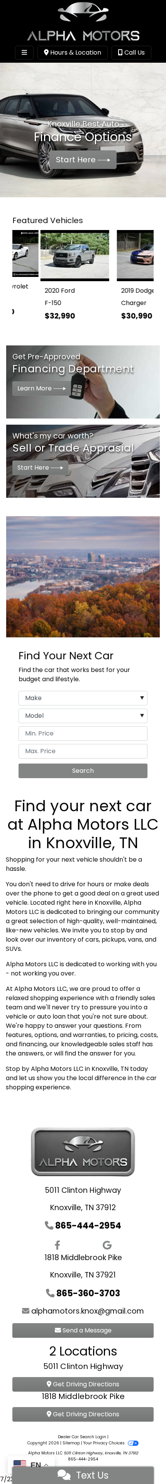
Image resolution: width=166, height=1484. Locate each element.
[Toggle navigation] (24, 53)
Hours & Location (75, 52)
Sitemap (71, 1434)
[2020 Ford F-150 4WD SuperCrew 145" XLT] (47, 253)
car (151, 1068)
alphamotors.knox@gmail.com (87, 1302)
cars (92, 930)
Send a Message (86, 1321)
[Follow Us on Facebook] (57, 1236)
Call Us (134, 52)
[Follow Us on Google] (107, 1236)
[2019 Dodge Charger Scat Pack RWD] (118, 253)
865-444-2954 (88, 1216)
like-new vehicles (32, 921)
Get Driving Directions (85, 1375)
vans (135, 930)
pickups (113, 930)
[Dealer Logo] (83, 21)
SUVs (13, 939)
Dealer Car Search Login (82, 1428)
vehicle (87, 850)
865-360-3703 (88, 1284)
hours (95, 874)
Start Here (77, 159)
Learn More (35, 379)
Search (83, 761)
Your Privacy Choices (104, 1434)
